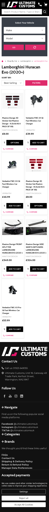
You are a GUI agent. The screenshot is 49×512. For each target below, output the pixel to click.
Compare (9, 149)
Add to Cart (38, 142)
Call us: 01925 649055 (16, 368)
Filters (36, 83)
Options (14, 142)
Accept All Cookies (23, 504)
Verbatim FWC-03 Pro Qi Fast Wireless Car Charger (11, 310)
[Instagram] (16, 396)
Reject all (23, 498)
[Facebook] (4, 396)
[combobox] (22, 11)
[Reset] (35, 47)
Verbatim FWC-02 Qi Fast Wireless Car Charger (11, 184)
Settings (23, 491)
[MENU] (3, 4)
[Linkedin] (21, 396)
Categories (12, 434)
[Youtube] (10, 396)
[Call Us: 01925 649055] (40, 4)
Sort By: (6, 77)
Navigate (10, 407)
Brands (9, 441)
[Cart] (46, 4)
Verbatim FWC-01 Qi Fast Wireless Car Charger (34, 121)
